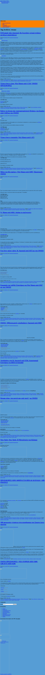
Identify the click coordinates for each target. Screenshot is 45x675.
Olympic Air (5, 609)
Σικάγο (1, 49)
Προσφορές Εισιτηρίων (21, 132)
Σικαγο (1, 506)
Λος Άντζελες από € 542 (5, 424)
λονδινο (6, 80)
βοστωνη (30, 79)
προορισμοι (37, 436)
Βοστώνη (2, 308)
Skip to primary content (4, 0)
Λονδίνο (2, 591)
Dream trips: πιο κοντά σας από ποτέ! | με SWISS (19, 398)
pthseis (4, 133)
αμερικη (23, 79)
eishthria (41, 132)
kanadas (4, 394)
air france (2, 518)
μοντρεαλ (9, 209)
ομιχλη (25, 558)
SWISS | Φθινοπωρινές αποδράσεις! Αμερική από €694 (21, 323)
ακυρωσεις (20, 558)
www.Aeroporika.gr (25, 430)
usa (16, 79)
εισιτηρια (42, 79)
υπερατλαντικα (22, 80)
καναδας (24, 246)
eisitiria (1, 133)
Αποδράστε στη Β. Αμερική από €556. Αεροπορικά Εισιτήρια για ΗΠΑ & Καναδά (19, 362)
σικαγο (18, 80)
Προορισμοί (14, 132)
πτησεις (15, 80)
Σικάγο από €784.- (4, 346)
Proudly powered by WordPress (5, 674)
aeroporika (38, 132)
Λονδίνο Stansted (24, 49)
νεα (9, 80)
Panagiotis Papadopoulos (13, 37)
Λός (30, 133)
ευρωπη (1, 80)
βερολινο (27, 79)
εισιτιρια (23, 356)
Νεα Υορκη (2, 503)
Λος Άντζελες (2, 128)
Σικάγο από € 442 (4, 422)
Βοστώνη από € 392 (4, 421)
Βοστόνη (40, 48)
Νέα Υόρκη (37, 48)
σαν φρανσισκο (26, 282)
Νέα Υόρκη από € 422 (5, 420)
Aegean (4, 608)
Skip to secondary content (4, 1)
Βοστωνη (2, 504)
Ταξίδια (4, 616)
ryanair (14, 79)
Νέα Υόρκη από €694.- (5, 344)
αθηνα (10, 476)
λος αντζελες (27, 394)
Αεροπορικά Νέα (7, 79)
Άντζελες (17, 133)
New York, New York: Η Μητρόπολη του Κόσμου (18, 440)
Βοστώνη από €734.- (4, 345)
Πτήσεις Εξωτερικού (23, 107)
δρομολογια (35, 79)
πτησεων (31, 558)
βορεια (13, 319)
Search (1, 604)
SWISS (39, 122)
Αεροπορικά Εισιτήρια (8, 107)
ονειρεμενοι (32, 436)
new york (2, 476)
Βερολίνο (35, 49)
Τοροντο (2, 507)
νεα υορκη (12, 80)
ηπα (4, 80)
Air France (19, 500)
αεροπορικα (20, 79)
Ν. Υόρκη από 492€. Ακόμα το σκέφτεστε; (16, 212)
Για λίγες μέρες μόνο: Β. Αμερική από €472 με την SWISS (22, 251)
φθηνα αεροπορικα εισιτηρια (10, 390)
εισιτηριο (8, 596)
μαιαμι (27, 319)
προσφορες (12, 108)
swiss (32, 107)
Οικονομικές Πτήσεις (16, 107)
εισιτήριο (17, 313)
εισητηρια (39, 79)
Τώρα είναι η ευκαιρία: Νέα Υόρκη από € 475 (17, 137)
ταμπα (9, 357)
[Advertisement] (22, 11)
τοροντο (1, 519)
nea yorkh (34, 208)
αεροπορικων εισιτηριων (11, 500)
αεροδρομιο (15, 558)
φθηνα (11, 357)
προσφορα (36, 246)
